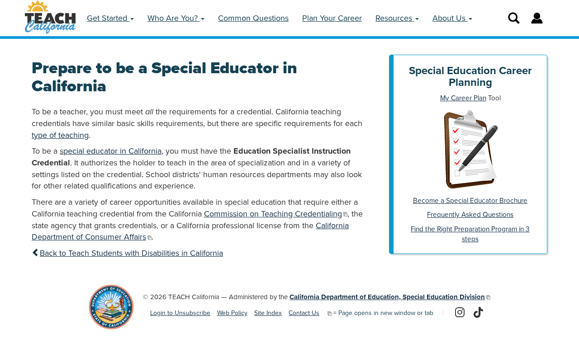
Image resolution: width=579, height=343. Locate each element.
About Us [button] (450, 18)
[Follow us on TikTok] (478, 313)
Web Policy (232, 313)
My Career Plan (463, 98)
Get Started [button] (108, 18)
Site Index (268, 313)
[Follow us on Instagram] (460, 313)
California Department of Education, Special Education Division (387, 297)
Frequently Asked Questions (470, 215)
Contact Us (304, 313)
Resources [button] (394, 18)
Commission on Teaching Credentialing (273, 214)
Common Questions (253, 18)
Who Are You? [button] (173, 18)
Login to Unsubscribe (180, 313)
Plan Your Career (332, 18)
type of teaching (60, 135)
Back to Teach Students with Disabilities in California (131, 253)
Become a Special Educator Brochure (470, 201)
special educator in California (110, 151)
